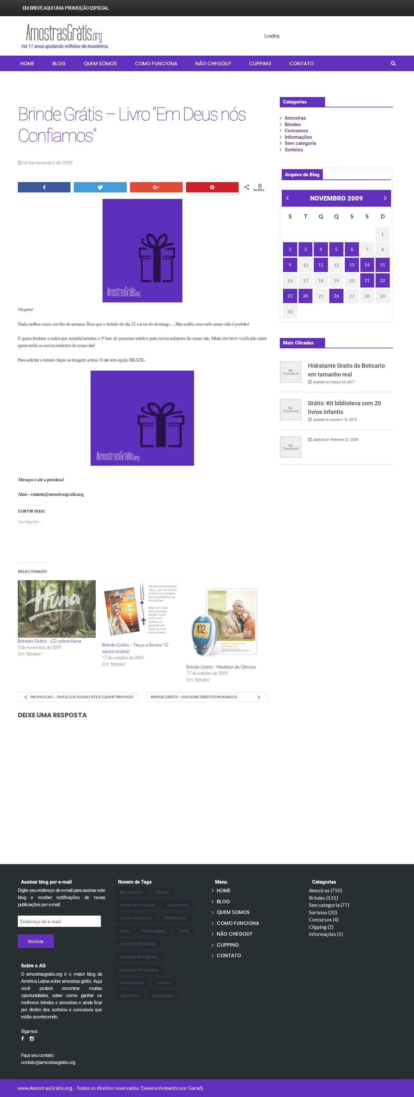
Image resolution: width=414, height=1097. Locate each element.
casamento (178, 904)
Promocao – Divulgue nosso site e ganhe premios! (82, 696)
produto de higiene (139, 956)
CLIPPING (260, 63)
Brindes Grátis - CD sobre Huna (49, 641)
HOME (27, 63)
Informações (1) (326, 934)
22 (382, 280)
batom (162, 892)
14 (367, 264)
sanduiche (162, 995)
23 (290, 296)
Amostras (295, 118)
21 (367, 280)
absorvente (131, 892)
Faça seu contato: (37, 1055)
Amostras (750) (325, 890)
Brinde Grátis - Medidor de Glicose (221, 666)
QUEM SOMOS (100, 63)
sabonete (129, 995)
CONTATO (301, 63)
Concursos (296, 131)
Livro (124, 930)
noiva (184, 930)
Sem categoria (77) (329, 905)
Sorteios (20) (323, 912)
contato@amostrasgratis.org (48, 1062)
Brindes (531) (323, 898)
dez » (385, 198)
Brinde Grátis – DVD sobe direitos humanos (194, 696)
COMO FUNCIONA (156, 63)
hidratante (175, 917)
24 (305, 296)
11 (320, 264)
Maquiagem (154, 930)
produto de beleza (138, 943)
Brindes (88, 162)
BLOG (59, 63)
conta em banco (136, 917)
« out (287, 198)
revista (164, 982)
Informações (298, 137)
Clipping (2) (321, 927)
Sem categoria (300, 143)
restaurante (132, 982)
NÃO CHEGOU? (213, 63)
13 (351, 264)
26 (336, 296)
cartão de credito (137, 904)
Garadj (195, 1088)
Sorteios (294, 150)
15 (382, 264)
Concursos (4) (324, 919)
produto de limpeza (139, 969)
